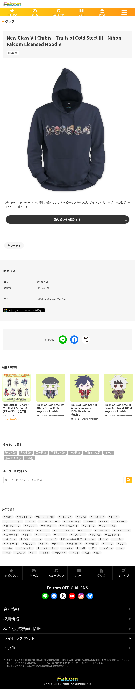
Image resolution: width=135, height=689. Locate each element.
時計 (121, 548)
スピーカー (85, 530)
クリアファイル (108, 525)
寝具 (94, 548)
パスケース (11, 539)
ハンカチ (52, 539)
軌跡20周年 (60, 552)
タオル (28, 534)
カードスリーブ (13, 525)
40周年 (9, 516)
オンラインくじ (73, 521)
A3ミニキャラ (25, 516)
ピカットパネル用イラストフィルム (79, 539)
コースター (44, 530)
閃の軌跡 (12, 52)
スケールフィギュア (64, 530)
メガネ (9, 548)
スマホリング (12, 534)
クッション (89, 525)
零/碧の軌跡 (58, 452)
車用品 (45, 552)
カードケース (120, 521)
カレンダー (31, 525)
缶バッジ (21, 552)
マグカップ (93, 543)
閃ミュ (75, 552)
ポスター (58, 543)
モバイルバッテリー (48, 548)
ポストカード (75, 543)
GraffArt (82, 516)
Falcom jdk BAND (46, 516)
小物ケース (107, 548)
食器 (98, 552)
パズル (25, 539)
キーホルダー (49, 525)
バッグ (38, 539)
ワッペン (68, 548)
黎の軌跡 (10, 452)
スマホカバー (103, 530)
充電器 (82, 548)
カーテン (91, 521)
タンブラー (61, 534)
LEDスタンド (98, 516)
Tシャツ (114, 516)
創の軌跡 (25, 452)
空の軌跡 (74, 452)
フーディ (15, 245)
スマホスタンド (123, 530)
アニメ (31, 521)
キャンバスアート (70, 525)
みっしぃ (109, 543)
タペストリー (43, 534)
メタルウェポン (26, 548)
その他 (30, 458)
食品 (87, 552)
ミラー (122, 543)
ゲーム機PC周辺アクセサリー (19, 530)
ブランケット (12, 543)
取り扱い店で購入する (67, 219)
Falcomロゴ (66, 516)
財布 (34, 552)
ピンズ (105, 539)
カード (105, 521)
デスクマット (79, 534)
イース (109, 452)
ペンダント (30, 543)
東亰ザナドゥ (13, 458)
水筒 (8, 552)
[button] (124, 12)
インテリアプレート (50, 521)
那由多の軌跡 (92, 452)
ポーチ (44, 543)
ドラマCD (96, 534)
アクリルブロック (14, 521)
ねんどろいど (113, 534)
